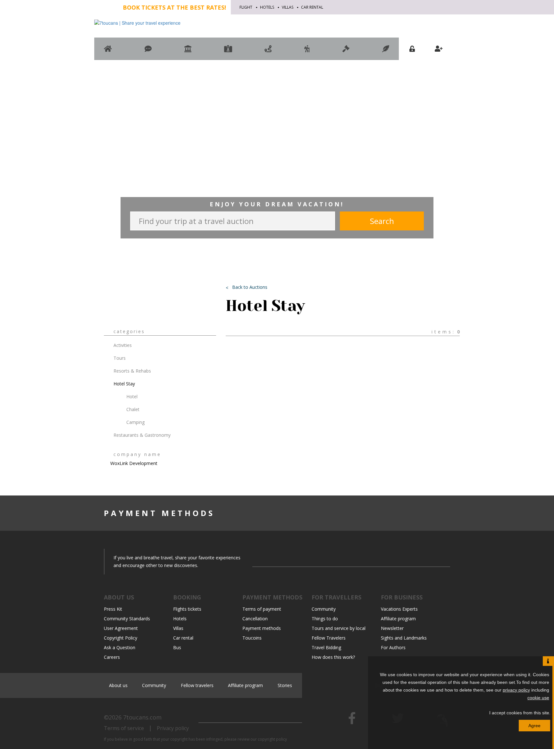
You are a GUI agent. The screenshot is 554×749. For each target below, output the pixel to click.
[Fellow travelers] (307, 52)
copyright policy (272, 739)
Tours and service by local (338, 628)
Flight (245, 7)
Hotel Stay (124, 384)
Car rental (312, 7)
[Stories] (385, 52)
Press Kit (113, 609)
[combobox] (421, 31)
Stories (285, 685)
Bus (177, 647)
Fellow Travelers (329, 638)
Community (324, 609)
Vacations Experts (399, 609)
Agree (534, 725)
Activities (122, 345)
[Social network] (148, 52)
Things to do (325, 619)
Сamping (135, 422)
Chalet (132, 409)
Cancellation (255, 619)
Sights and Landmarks (404, 638)
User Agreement (121, 628)
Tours (119, 358)
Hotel (132, 396)
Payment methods (261, 628)
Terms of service (124, 728)
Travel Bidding (326, 647)
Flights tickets (187, 609)
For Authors (393, 647)
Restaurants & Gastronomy (142, 435)
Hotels (267, 7)
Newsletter (392, 628)
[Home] (108, 52)
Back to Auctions (249, 287)
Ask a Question (119, 647)
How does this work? (333, 657)
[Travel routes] (268, 52)
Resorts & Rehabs (132, 371)
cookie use (538, 697)
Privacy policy (173, 728)
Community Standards (127, 619)
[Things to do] (188, 52)
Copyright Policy (120, 638)
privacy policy (516, 690)
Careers (112, 657)
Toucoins (252, 638)
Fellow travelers (197, 685)
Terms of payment (261, 609)
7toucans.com (142, 717)
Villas (287, 7)
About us (118, 685)
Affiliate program (398, 619)
